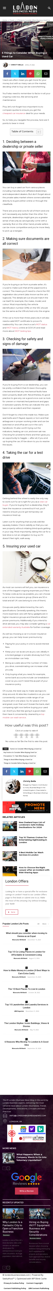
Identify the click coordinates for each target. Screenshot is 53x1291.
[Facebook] (7, 74)
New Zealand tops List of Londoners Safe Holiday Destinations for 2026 (32, 825)
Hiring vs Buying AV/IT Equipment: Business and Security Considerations (39, 1228)
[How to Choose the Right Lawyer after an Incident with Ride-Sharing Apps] (10, 871)
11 (26, 949)
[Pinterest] (30, 74)
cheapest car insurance (14, 113)
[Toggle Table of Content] (37, 132)
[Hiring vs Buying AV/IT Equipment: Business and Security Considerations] (39, 1213)
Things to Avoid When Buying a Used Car (18, 759)
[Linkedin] (22, 74)
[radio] (16, 736)
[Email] (46, 74)
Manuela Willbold (19, 940)
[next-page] (8, 1168)
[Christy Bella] (5, 64)
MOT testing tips (23, 331)
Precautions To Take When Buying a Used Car (20, 756)
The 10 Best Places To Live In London (26, 989)
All (38, 924)
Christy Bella (17, 65)
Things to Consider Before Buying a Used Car (20, 763)
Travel (12, 20)
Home (5, 20)
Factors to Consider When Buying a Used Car (26, 749)
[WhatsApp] (38, 74)
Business (6, 1235)
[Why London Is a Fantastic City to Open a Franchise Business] (13, 1213)
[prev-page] (4, 1168)
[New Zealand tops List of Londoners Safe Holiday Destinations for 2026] (10, 826)
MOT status (41, 324)
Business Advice (35, 1238)
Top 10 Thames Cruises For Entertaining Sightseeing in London (33, 840)
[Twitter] (15, 74)
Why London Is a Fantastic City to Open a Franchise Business (13, 1227)
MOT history (13, 328)
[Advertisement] (26, 1069)
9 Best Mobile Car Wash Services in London (31, 853)
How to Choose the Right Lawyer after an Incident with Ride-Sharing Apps (34, 870)
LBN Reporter (19, 1011)
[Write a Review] (26, 1179)
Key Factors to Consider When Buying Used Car (20, 752)
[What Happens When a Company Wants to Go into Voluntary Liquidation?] (9, 1158)
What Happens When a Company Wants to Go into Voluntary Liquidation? (31, 1157)
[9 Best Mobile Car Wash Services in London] (10, 856)
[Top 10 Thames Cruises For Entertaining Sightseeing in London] (10, 841)
